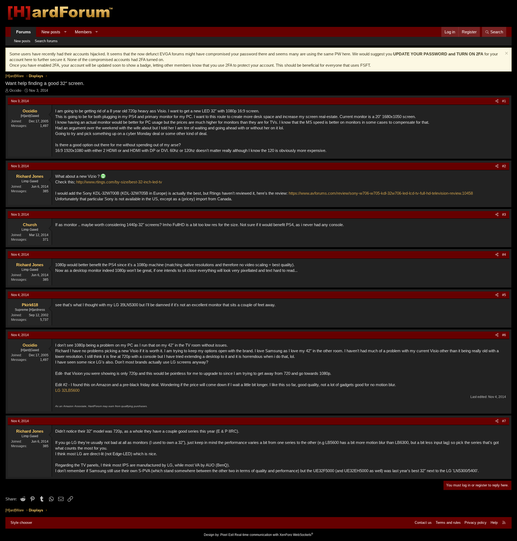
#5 (504, 295)
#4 (504, 255)
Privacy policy (475, 523)
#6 (504, 335)
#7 (504, 421)
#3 (504, 214)
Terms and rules (448, 523)
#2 (504, 166)
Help (494, 523)
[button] (65, 32)
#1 (504, 101)
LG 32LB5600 (67, 390)
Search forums (46, 41)
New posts (50, 32)
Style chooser (21, 523)
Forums (23, 32)
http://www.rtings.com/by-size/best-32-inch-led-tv (119, 182)
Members (83, 32)
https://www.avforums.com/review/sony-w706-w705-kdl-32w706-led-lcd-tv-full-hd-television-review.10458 (381, 193)
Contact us (423, 523)
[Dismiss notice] (506, 54)
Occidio (15, 90)
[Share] (497, 101)
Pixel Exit (227, 535)
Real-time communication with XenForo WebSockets (274, 535)
